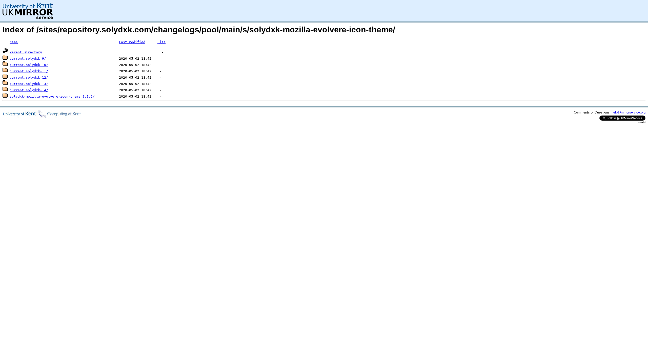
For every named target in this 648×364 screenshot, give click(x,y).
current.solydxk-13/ (29, 84)
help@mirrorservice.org (628, 112)
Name (14, 42)
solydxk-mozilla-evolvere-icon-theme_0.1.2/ (52, 96)
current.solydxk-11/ (29, 71)
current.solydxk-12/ (29, 77)
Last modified (132, 42)
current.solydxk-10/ (29, 65)
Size (161, 42)
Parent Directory (26, 52)
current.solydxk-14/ (29, 90)
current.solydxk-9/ (28, 58)
